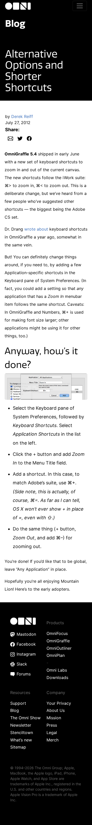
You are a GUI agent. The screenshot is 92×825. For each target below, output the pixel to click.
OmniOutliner (59, 648)
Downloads (57, 677)
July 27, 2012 (17, 122)
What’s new (21, 739)
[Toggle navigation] (80, 6)
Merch (53, 739)
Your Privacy (59, 703)
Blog (15, 23)
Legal (52, 732)
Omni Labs (57, 670)
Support (18, 703)
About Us (56, 710)
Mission (54, 717)
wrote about (36, 229)
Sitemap (18, 747)
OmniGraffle (58, 640)
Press (52, 725)
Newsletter (20, 725)
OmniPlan (56, 655)
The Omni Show (25, 717)
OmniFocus (57, 633)
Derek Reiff (22, 116)
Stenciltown (21, 732)
